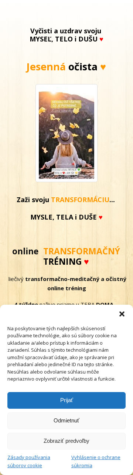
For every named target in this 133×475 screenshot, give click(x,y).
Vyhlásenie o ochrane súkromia (95, 461)
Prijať (66, 400)
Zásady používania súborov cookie (28, 461)
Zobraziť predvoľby (66, 441)
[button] (122, 314)
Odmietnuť (66, 420)
